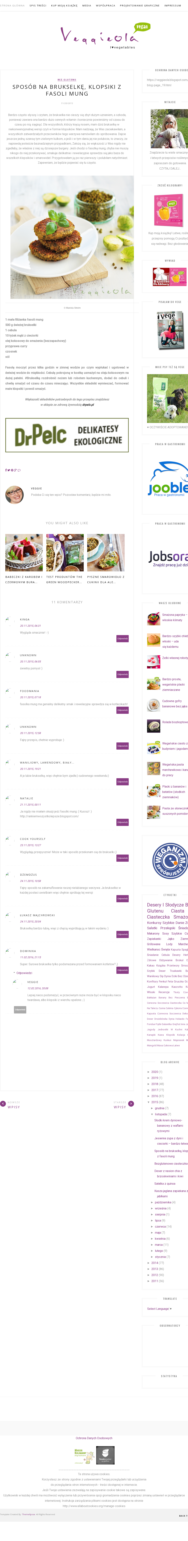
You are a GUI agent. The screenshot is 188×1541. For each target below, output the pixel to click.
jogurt (151, 986)
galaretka (167, 1024)
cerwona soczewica (158, 1003)
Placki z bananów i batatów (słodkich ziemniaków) (174, 792)
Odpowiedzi (24, 973)
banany (162, 997)
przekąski (167, 928)
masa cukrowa (165, 1045)
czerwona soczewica (169, 1013)
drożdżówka (160, 1018)
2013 (154, 1269)
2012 (154, 1275)
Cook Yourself (33, 839)
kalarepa (163, 986)
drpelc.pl (88, 404)
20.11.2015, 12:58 (30, 733)
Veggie (36, 488)
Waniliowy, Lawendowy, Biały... (47, 762)
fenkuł (163, 981)
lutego (159, 1251)
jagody (151, 1029)
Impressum (172, 5)
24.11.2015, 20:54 (30, 921)
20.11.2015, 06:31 (30, 625)
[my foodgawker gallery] (105, 1463)
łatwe (176, 1045)
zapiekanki (154, 939)
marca (159, 1244)
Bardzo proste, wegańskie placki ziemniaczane (173, 684)
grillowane (153, 944)
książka (160, 965)
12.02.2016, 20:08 (37, 988)
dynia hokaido (177, 1018)
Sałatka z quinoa (164, 1183)
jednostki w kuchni (170, 1029)
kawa (161, 1034)
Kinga (25, 619)
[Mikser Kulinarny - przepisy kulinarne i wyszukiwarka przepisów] (84, 1463)
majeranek (178, 1040)
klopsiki (170, 1034)
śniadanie (153, 955)
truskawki (176, 971)
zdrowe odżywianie (160, 960)
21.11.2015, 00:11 (30, 804)
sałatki (152, 928)
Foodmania (29, 691)
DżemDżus (28, 874)
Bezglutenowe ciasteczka (171, 1163)
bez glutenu (67, 79)
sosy (165, 933)
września (161, 1208)
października (163, 1202)
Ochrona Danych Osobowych (94, 1438)
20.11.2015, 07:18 (30, 697)
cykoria (178, 1008)
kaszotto (177, 986)
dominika (28, 951)
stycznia (160, 1257)
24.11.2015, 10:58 (30, 880)
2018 (154, 1084)
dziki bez (177, 976)
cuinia (162, 1008)
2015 (154, 1102)
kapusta (176, 949)
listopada (161, 1114)
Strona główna (12, 5)
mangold (152, 1045)
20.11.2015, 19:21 (30, 768)
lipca (158, 1220)
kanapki (151, 1034)
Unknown (28, 655)
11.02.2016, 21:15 (30, 957)
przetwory (173, 965)
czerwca (160, 1226)
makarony (153, 933)
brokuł (179, 960)
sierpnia (160, 1214)
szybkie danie (173, 923)
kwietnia (160, 1238)
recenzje (164, 992)
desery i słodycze (165, 905)
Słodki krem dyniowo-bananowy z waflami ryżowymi (168, 1126)
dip (162, 976)
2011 (154, 1281)
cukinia (169, 1008)
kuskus (167, 1040)
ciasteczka (176, 1003)
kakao (151, 965)
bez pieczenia (177, 997)
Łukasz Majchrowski (37, 915)
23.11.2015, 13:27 (30, 845)
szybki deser (156, 971)
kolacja (181, 1034)
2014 (154, 1263)
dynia (167, 976)
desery (176, 955)
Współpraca (105, 5)
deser (150, 1018)
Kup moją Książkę (64, 5)
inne (183, 1024)
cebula (166, 955)
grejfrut (176, 1024)
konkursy (154, 923)
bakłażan (151, 997)
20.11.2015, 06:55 (30, 661)
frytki (158, 1024)
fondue (151, 1024)
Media (86, 5)
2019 (154, 1078)
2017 (154, 1090)
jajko (170, 939)
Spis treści (38, 5)
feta (170, 981)
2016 (154, 1096)
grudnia (159, 1108)
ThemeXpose (28, 1514)
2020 (154, 1072)
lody (169, 944)
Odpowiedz (123, 639)
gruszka (179, 981)
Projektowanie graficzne (140, 5)
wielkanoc (153, 949)
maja (158, 1232)
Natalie (26, 798)
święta (165, 949)
